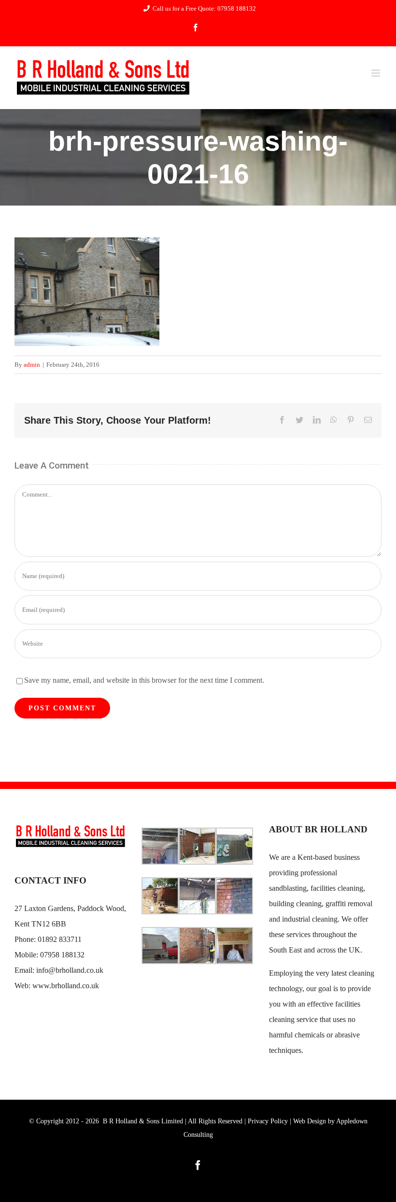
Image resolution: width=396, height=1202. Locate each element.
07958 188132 (62, 955)
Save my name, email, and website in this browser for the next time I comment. (144, 680)
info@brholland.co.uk (69, 970)
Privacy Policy (268, 1121)
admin (32, 364)
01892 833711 (60, 939)
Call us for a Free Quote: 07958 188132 (204, 8)
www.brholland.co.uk (65, 985)
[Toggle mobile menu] (376, 73)
